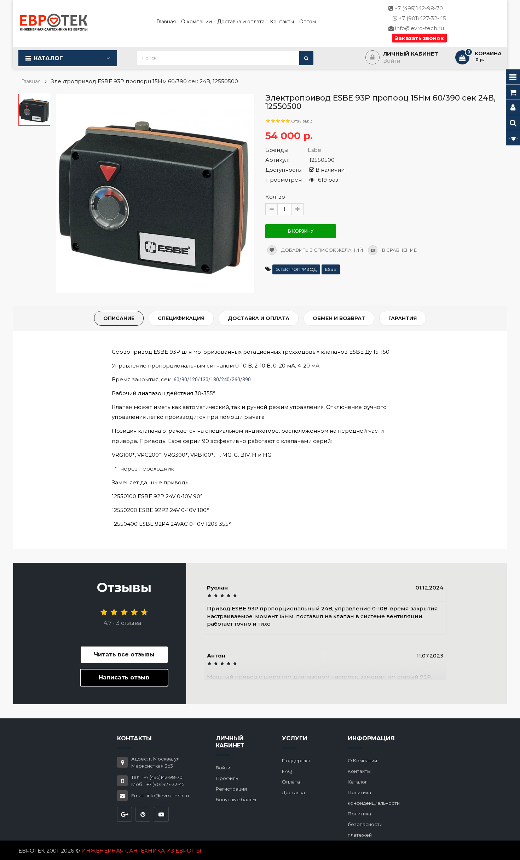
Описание (118, 318)
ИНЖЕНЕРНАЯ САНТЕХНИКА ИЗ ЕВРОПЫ (141, 850)
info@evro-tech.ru (419, 28)
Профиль (227, 778)
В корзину (300, 231)
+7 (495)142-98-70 (418, 8)
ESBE (330, 269)
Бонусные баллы (236, 799)
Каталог (48, 58)
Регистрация (231, 789)
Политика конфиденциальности (374, 798)
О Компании (362, 760)
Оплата (291, 782)
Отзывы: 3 (302, 121)
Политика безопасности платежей (365, 824)
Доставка (293, 792)
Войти (223, 767)
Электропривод (296, 269)
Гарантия (402, 318)
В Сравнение (399, 250)
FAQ (287, 771)
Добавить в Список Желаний (321, 250)
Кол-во (275, 196)
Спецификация (181, 318)
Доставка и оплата (258, 318)
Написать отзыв (124, 677)
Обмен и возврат (339, 318)
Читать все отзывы (124, 654)
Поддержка (296, 760)
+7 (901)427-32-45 (421, 18)
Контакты (359, 771)
